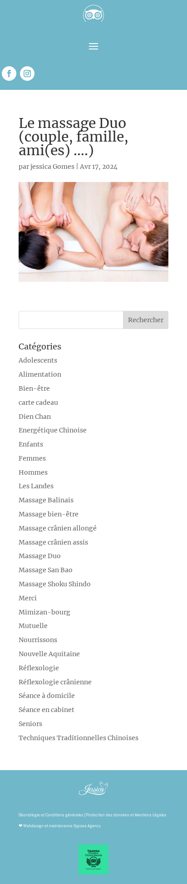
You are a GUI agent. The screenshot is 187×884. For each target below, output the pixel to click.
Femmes (32, 458)
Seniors (30, 724)
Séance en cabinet (46, 710)
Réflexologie (39, 668)
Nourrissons (38, 640)
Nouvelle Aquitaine (49, 654)
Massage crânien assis (53, 542)
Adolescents (38, 360)
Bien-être (34, 388)
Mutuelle (33, 626)
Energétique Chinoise (53, 430)
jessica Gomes (52, 166)
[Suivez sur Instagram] (27, 73)
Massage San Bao (46, 570)
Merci (28, 598)
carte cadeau (38, 402)
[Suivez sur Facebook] (9, 73)
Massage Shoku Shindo (55, 584)
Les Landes (36, 486)
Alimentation (40, 374)
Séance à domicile (47, 696)
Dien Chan (35, 417)
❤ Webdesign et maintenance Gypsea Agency (60, 826)
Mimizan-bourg (44, 612)
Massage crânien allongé (58, 528)
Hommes (33, 472)
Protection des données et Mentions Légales (126, 815)
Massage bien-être (49, 514)
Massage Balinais (46, 500)
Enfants (31, 444)
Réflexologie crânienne (55, 682)
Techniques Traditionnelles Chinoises (78, 738)
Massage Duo (40, 556)
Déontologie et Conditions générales (51, 815)
